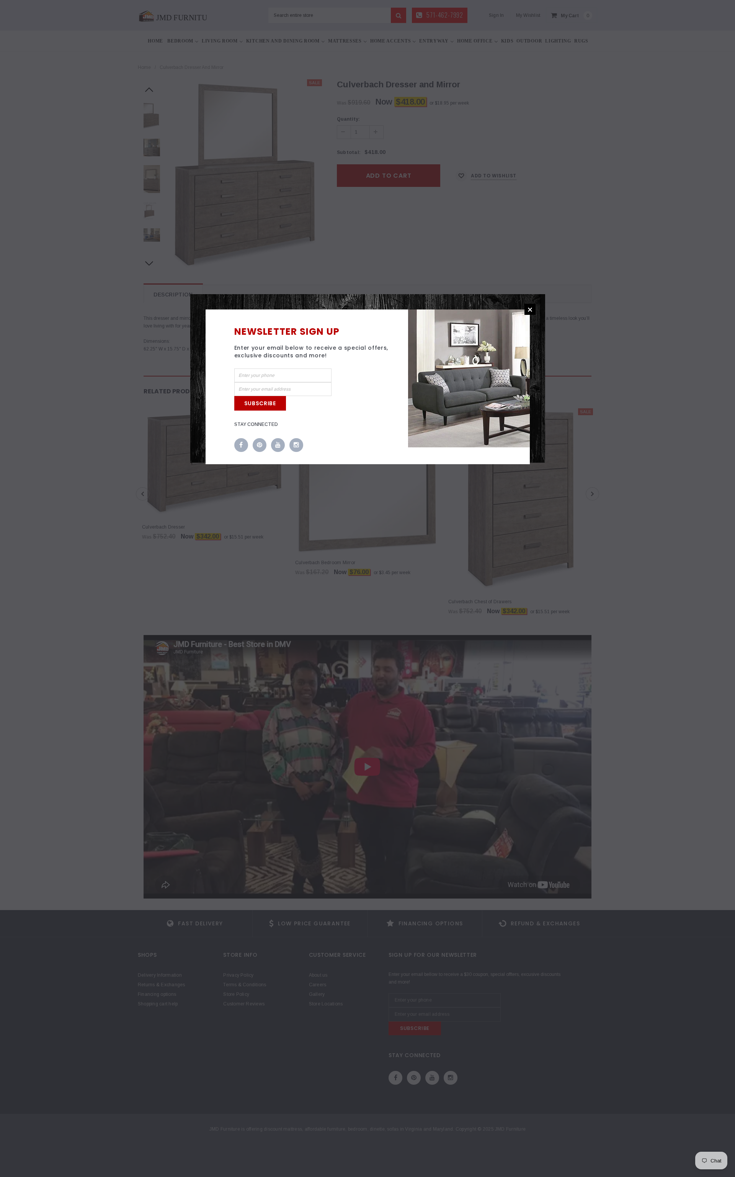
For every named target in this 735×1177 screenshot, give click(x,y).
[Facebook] (241, 445)
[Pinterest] (259, 445)
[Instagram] (296, 445)
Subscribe (260, 403)
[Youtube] (278, 445)
